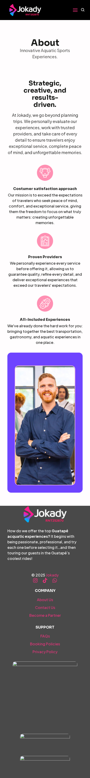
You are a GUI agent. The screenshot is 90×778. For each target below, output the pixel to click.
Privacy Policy (45, 651)
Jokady (52, 575)
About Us (45, 599)
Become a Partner (45, 615)
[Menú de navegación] (75, 10)
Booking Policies (45, 643)
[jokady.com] (25, 10)
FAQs (45, 636)
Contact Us (45, 607)
